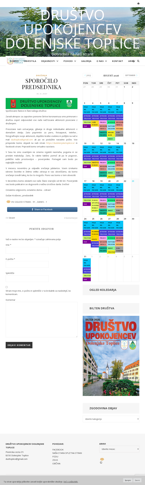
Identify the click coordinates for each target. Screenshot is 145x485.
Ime (8, 244)
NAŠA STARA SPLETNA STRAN (67, 453)
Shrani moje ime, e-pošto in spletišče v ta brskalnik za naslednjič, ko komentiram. (38, 292)
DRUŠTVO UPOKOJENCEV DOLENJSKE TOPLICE (72, 29)
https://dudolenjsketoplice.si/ (60, 143)
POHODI (68, 61)
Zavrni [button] (137, 480)
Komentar (10, 299)
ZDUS (55, 459)
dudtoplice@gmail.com (22, 139)
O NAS (100, 61)
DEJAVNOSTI (48, 61)
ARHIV (131, 61)
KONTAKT (117, 61)
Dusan (12, 217)
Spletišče (10, 273)
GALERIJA (86, 61)
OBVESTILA (30, 61)
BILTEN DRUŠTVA (101, 308)
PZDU (55, 456)
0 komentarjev (70, 217)
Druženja (41, 75)
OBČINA (56, 463)
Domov (14, 61)
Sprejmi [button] (128, 480)
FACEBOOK (58, 449)
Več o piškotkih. (70, 481)
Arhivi (102, 443)
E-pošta (10, 259)
